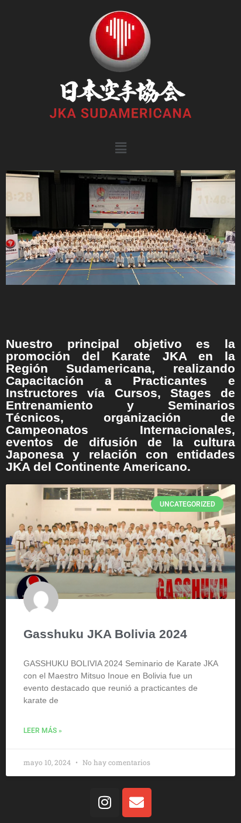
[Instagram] (104, 802)
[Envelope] (137, 802)
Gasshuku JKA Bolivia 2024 (105, 634)
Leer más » (42, 730)
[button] (120, 148)
